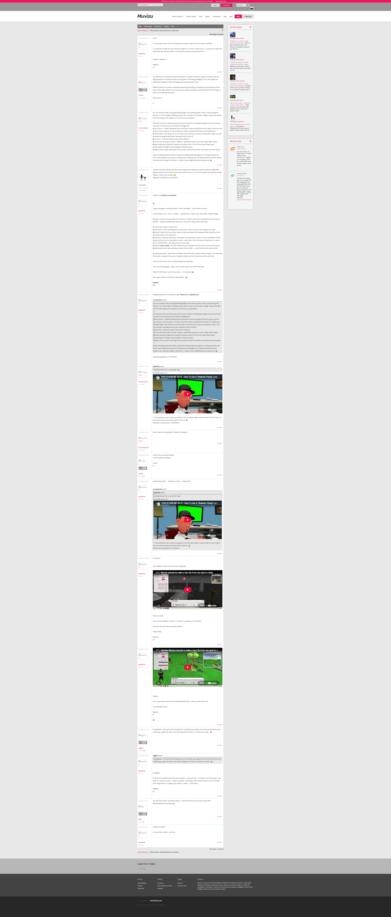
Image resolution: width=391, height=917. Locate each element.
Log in (215, 5)
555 (143, 822)
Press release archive (165, 886)
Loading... (143, 868)
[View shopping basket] (251, 8)
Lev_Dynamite (143, 128)
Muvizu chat (235, 141)
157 (143, 131)
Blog (225, 16)
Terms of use (181, 886)
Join (226, 5)
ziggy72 (141, 748)
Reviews (160, 888)
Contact (140, 886)
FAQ (172, 26)
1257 (143, 98)
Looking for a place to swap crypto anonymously (239, 42)
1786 (143, 190)
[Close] (229, 1)
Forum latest (236, 27)
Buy (238, 16)
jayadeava (141, 53)
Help (230, 16)
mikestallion (240, 121)
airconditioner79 (241, 148)
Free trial (248, 16)
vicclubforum (240, 175)
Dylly (140, 819)
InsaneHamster (143, 447)
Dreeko (140, 95)
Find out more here (221, 1)
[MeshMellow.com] (156, 901)
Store (200, 16)
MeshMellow (141, 883)
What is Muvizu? (177, 16)
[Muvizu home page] (145, 15)
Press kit (160, 883)
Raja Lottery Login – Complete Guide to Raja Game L (240, 104)
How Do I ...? (145, 30)
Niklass (242, 38)
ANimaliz (242, 81)
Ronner (242, 59)
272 (143, 450)
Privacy (179, 883)
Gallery (207, 16)
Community (216, 16)
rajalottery (240, 100)
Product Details (191, 16)
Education (140, 888)
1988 (143, 751)
